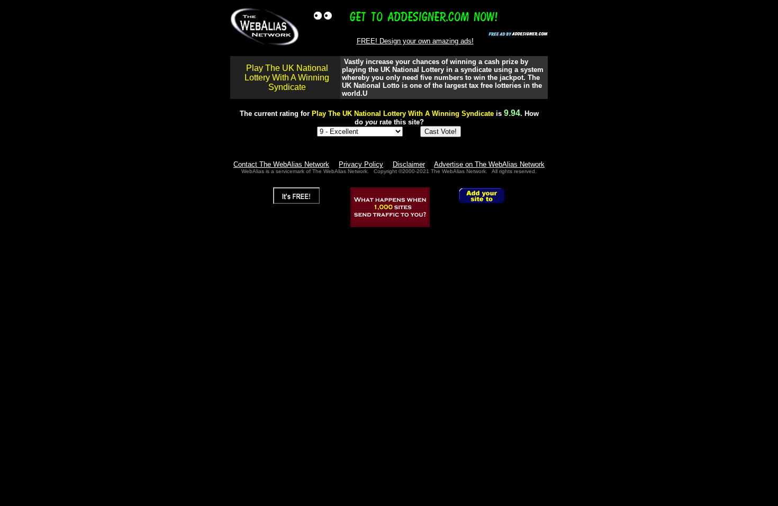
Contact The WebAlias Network (281, 164)
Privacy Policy (361, 164)
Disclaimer (409, 164)
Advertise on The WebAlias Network (489, 164)
